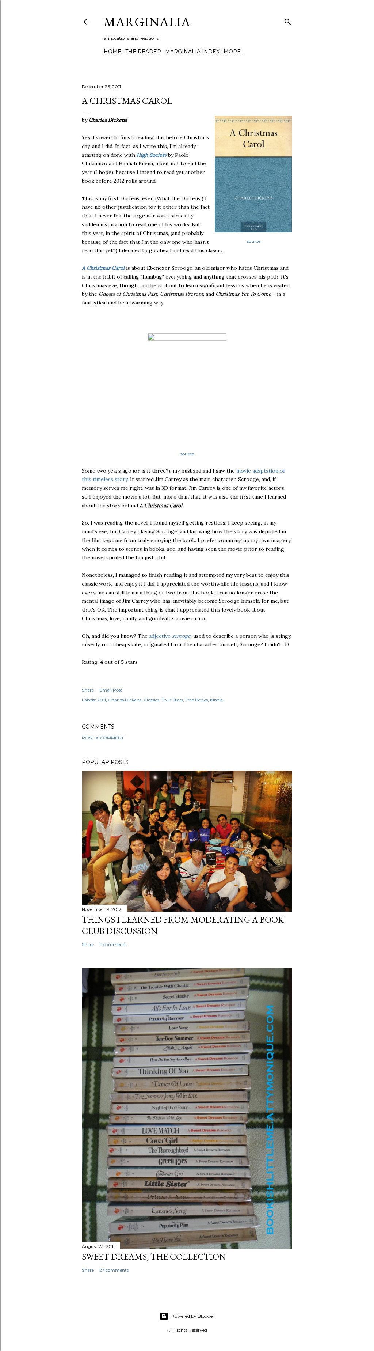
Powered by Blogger (192, 1316)
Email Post (110, 690)
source (253, 241)
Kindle (216, 700)
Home (112, 51)
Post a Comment (103, 738)
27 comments (114, 1270)
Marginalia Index (192, 51)
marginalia (147, 21)
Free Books (196, 700)
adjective (170, 636)
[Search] (287, 20)
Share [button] (88, 690)
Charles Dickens (124, 700)
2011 (101, 700)
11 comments (112, 944)
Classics (151, 700)
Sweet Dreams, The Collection (154, 1256)
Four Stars (172, 700)
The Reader (143, 51)
